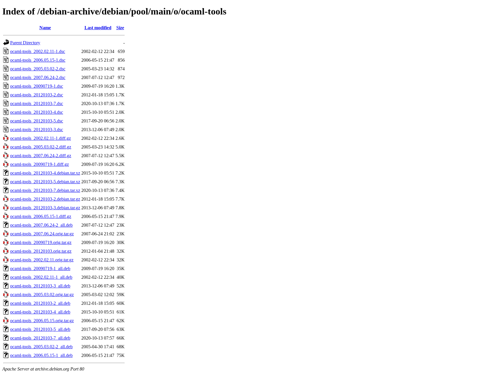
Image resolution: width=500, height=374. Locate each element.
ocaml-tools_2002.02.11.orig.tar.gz (41, 259)
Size (120, 27)
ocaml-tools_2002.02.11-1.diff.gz (40, 138)
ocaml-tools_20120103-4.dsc (36, 112)
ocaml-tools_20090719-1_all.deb (40, 268)
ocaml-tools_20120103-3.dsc (36, 129)
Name (45, 27)
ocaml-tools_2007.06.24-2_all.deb (41, 225)
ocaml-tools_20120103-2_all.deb (40, 303)
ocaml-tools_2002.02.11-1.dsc (37, 51)
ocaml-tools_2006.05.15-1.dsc (37, 60)
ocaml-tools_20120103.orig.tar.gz (40, 251)
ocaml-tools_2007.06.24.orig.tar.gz (42, 233)
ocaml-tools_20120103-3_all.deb (40, 285)
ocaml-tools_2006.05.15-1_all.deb (41, 355)
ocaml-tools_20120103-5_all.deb (40, 329)
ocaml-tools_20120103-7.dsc (36, 103)
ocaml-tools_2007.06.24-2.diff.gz (40, 155)
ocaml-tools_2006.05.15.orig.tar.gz (42, 320)
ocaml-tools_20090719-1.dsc (36, 86)
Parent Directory (25, 42)
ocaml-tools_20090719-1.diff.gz (39, 164)
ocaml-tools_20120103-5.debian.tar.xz (45, 181)
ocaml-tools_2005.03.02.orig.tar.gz (42, 294)
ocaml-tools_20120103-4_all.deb (40, 311)
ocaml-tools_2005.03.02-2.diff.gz (40, 146)
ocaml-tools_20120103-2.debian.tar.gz (45, 199)
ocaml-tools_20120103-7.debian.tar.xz (45, 190)
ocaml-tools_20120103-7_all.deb (40, 338)
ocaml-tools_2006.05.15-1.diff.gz (40, 216)
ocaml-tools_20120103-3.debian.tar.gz (45, 207)
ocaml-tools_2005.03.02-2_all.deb (41, 346)
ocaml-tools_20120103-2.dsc (36, 94)
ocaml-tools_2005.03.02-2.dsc (37, 68)
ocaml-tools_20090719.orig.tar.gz (40, 242)
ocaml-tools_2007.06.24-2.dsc (37, 77)
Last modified (97, 27)
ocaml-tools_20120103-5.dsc (36, 120)
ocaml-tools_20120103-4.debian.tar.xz (45, 172)
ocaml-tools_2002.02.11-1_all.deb (41, 277)
